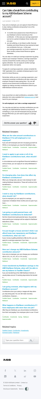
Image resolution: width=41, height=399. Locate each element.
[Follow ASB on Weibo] (25, 376)
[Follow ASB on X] (15, 370)
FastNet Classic (6, 147)
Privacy (19, 386)
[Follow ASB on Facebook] (5, 370)
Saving (20, 317)
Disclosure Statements (10, 389)
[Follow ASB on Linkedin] (25, 370)
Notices (21, 389)
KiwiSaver (5, 149)
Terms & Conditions (9, 386)
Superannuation (32, 147)
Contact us (24, 383)
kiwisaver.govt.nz (29, 97)
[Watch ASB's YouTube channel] (35, 376)
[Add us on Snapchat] (15, 376)
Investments (23, 147)
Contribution (16, 147)
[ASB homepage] (11, 3)
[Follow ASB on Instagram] (35, 370)
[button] (3, 3)
